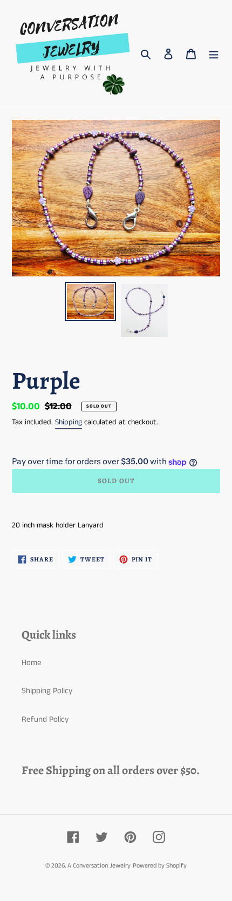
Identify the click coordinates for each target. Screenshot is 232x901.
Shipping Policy (47, 690)
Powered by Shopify (160, 865)
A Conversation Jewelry (99, 865)
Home (32, 662)
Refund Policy (45, 719)
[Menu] (213, 53)
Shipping (68, 422)
